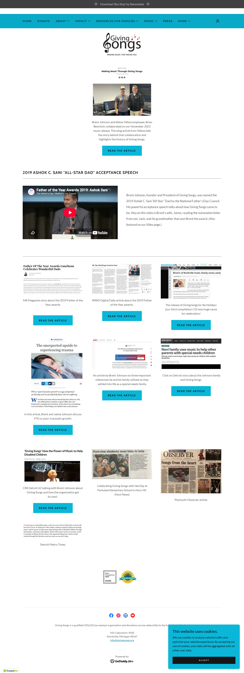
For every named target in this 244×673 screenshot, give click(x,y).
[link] (122, 44)
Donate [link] (44, 21)
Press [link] (168, 21)
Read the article (122, 150)
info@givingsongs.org (122, 640)
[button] (63, 21)
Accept (204, 660)
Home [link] (27, 21)
